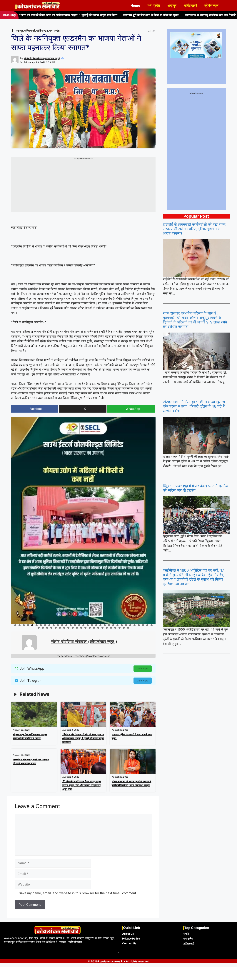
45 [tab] (85, 628)
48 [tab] (98, 628)
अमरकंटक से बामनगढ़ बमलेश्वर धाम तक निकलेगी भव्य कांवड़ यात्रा (169, 15)
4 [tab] (28, 625)
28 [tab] (130, 625)
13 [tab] (66, 625)
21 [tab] (100, 625)
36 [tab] (47, 628)
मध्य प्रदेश (154, 5)
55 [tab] (128, 628)
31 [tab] (143, 625)
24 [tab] (113, 625)
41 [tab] (68, 628)
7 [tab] (41, 625)
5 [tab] (32, 625)
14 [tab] (71, 625)
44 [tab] (81, 628)
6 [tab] (37, 625)
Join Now (142, 668)
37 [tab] (51, 628)
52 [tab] (115, 628)
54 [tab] (124, 628)
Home (135, 5)
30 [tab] (139, 625)
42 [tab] (73, 628)
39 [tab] (60, 628)
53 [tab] (120, 628)
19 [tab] (92, 625)
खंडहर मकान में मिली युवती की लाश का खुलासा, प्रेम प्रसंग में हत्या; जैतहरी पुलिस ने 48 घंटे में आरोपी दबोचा (195, 406)
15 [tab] (75, 625)
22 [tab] (105, 625)
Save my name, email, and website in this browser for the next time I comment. (78, 893)
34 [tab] (39, 628)
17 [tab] (83, 625)
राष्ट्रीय (186, 933)
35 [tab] (43, 628)
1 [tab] (15, 625)
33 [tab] (152, 625)
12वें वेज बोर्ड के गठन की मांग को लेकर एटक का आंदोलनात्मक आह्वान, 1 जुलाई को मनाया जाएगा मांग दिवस (83, 738)
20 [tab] (96, 625)
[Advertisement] (83, 186)
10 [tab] (54, 625)
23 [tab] (109, 625)
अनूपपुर (171, 5)
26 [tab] (122, 625)
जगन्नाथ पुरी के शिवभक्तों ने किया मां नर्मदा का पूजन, (100, 15)
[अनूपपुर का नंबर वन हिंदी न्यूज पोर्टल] (38, 5)
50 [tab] (107, 628)
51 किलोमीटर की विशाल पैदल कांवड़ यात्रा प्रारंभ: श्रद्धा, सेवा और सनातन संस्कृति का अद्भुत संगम (81, 785)
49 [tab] (103, 628)
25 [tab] (117, 625)
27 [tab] (126, 625)
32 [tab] (147, 625)
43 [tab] (77, 628)
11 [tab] (58, 625)
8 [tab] (45, 625)
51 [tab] (111, 628)
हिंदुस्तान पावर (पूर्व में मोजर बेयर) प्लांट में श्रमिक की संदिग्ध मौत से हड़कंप (195, 488)
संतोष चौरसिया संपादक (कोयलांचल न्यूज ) (42, 58)
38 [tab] (56, 628)
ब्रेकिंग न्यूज (211, 5)
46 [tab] (90, 628)
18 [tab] (88, 625)
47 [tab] (94, 628)
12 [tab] (62, 625)
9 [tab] (49, 625)
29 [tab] (135, 625)
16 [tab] (79, 625)
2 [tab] (20, 625)
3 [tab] (24, 625)
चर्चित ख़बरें (190, 5)
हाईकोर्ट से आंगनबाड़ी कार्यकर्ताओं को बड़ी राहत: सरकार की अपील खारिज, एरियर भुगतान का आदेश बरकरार (194, 229)
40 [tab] (64, 628)
